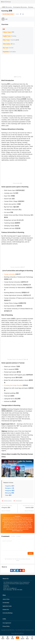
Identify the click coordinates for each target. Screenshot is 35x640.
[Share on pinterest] (20, 570)
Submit (30, 553)
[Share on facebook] (11, 570)
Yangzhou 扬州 (9, 486)
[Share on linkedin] (17, 570)
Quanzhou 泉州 (29, 507)
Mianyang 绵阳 (9, 493)
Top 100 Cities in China (8, 14)
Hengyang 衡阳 (9, 490)
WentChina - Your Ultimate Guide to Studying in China (21, 630)
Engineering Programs (20, 7)
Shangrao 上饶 (9, 488)
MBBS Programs (7, 7)
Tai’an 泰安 (8, 495)
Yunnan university (9, 274)
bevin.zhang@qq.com (12, 588)
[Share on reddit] (23, 570)
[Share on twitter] (14, 570)
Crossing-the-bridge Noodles (13, 385)
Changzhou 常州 (5, 507)
